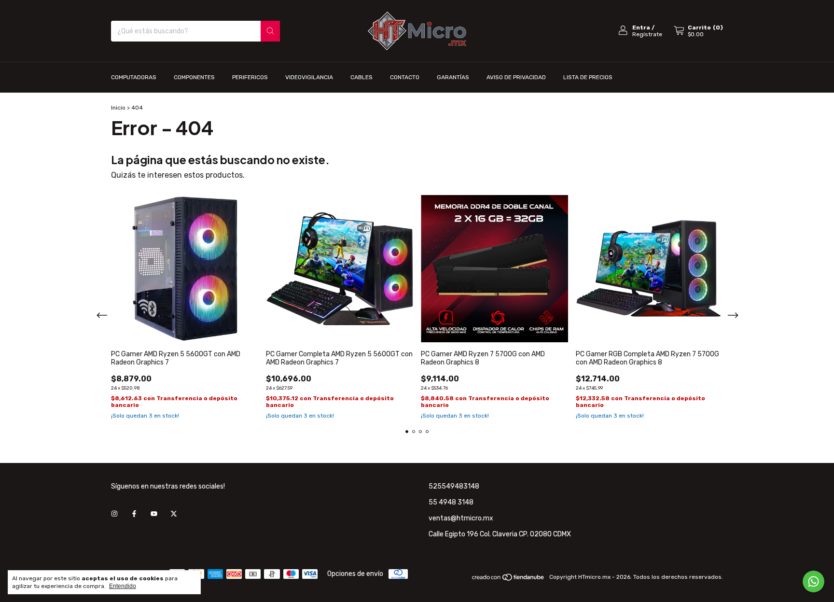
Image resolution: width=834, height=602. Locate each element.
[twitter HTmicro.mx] (173, 514)
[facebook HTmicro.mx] (134, 514)
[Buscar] (270, 31)
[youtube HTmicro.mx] (154, 514)
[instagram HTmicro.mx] (114, 514)
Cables (361, 77)
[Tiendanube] (508, 579)
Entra (641, 27)
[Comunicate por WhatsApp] (813, 581)
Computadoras (133, 77)
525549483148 (454, 486)
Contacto (404, 77)
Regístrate (647, 34)
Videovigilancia (309, 77)
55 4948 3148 (451, 502)
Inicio (118, 107)
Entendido (122, 586)
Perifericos (250, 77)
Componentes (194, 77)
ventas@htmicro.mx (461, 518)
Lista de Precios (587, 77)
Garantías (453, 77)
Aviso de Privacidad (516, 77)
